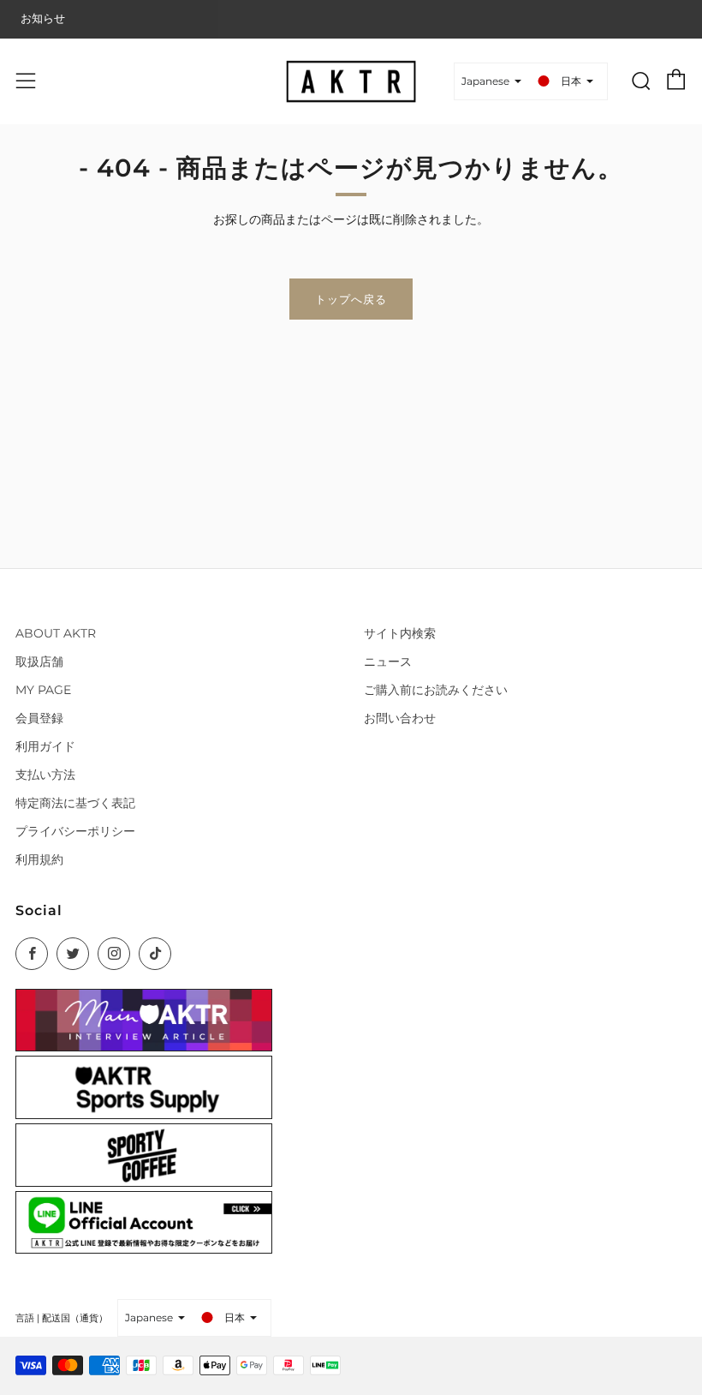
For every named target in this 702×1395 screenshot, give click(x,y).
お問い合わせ (400, 718)
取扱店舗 (39, 661)
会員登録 (39, 718)
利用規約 (39, 859)
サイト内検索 (400, 633)
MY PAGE (43, 690)
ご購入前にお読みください (436, 690)
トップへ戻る (351, 299)
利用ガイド (45, 746)
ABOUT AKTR (55, 633)
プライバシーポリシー (75, 831)
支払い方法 (45, 774)
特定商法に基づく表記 (75, 803)
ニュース (388, 661)
